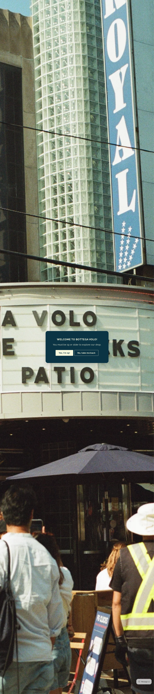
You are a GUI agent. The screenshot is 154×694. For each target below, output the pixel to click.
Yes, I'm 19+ (64, 353)
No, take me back (86, 353)
